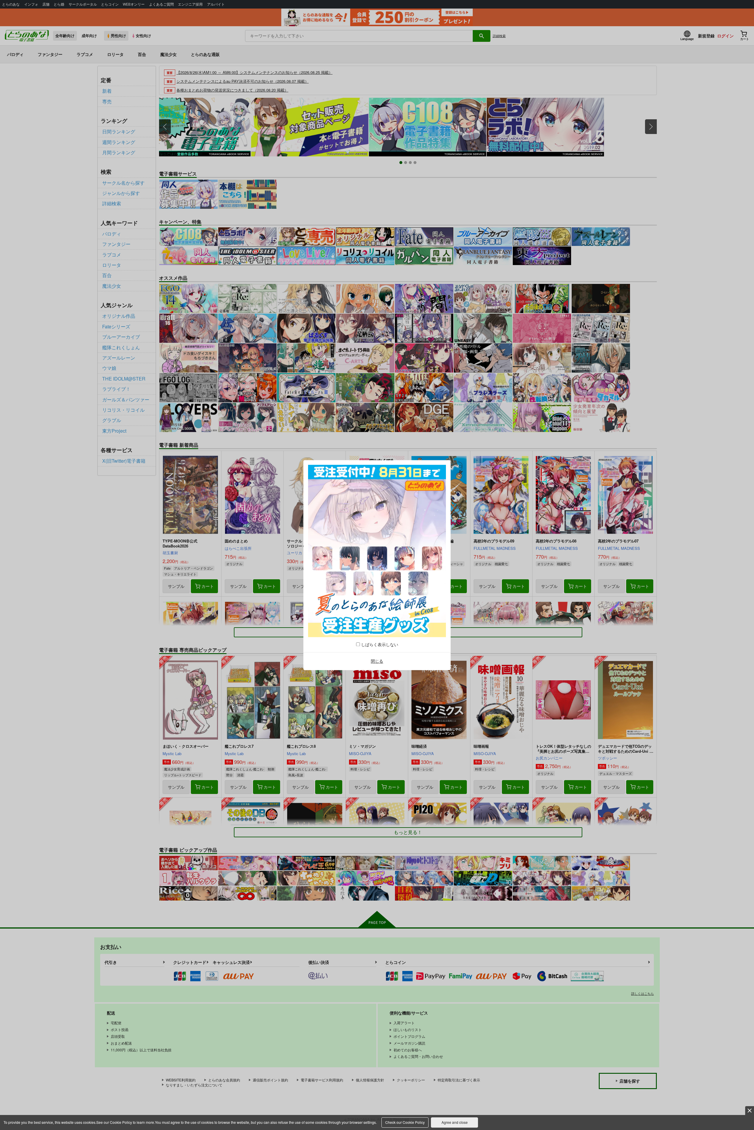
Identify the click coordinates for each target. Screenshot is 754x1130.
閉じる (377, 661)
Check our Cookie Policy (405, 1122)
